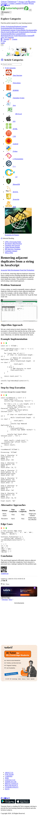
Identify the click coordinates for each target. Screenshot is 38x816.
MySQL (15, 192)
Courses (14, 39)
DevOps (29, 32)
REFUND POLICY (11, 785)
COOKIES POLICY (11, 787)
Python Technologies (7, 26)
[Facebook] (1, 5)
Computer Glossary (11, 251)
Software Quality (12, 35)
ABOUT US (9, 772)
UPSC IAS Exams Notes (13, 242)
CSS (14, 136)
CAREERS (8, 776)
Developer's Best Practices (13, 243)
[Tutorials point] (15, 10)
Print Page (6, 597)
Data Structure (17, 75)
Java (14, 105)
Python (14, 151)
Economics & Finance (12, 235)
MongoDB (16, 184)
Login (3, 43)
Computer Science (15, 30)
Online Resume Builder (12, 247)
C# (16, 177)
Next (10, 599)
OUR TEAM (9, 774)
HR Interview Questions (12, 249)
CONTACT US (10, 780)
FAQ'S (7, 789)
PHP (14, 207)
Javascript (15, 199)
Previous (5, 599)
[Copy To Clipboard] (1, 581)
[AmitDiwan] (4, 572)
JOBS (7, 778)
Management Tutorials (25, 35)
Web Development (15, 28)
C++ (14, 166)
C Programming (17, 159)
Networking (16, 83)
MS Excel (18, 114)
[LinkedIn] (7, 5)
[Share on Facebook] (3, 581)
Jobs (4, 41)
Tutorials (6, 39)
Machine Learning (15, 34)
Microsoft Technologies (19, 32)
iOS (13, 121)
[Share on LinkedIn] (4, 581)
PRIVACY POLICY (11, 783)
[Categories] (30, 10)
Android (15, 144)
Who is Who (9, 253)
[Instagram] (9, 5)
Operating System (18, 98)
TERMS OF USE (10, 782)
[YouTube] (5, 5)
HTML (15, 129)
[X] (3, 5)
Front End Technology (27, 270)
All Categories (11, 68)
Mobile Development (28, 30)
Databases (17, 26)
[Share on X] (6, 581)
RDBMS (15, 90)
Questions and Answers (12, 245)
